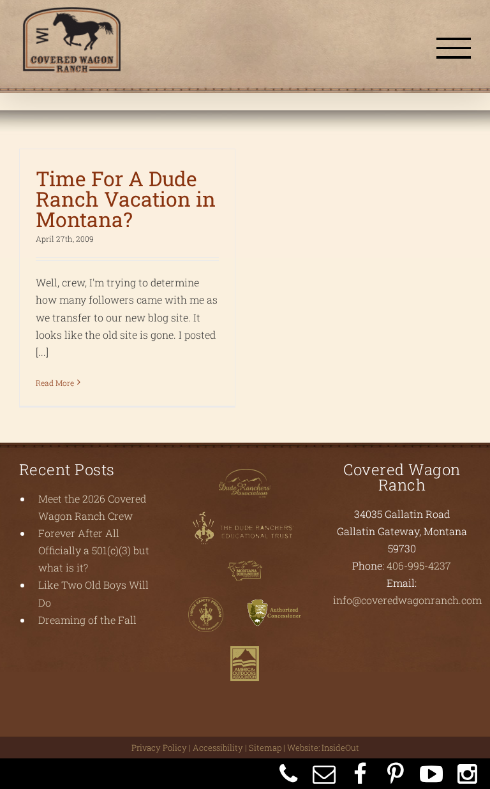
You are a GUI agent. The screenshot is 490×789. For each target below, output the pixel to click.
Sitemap (265, 747)
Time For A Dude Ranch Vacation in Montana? (126, 199)
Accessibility (218, 747)
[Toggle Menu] (453, 48)
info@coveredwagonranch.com (407, 600)
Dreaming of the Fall (87, 619)
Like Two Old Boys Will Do (93, 593)
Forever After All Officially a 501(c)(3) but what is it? (93, 550)
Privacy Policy (159, 747)
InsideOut (340, 747)
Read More (55, 383)
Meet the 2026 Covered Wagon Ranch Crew (92, 507)
